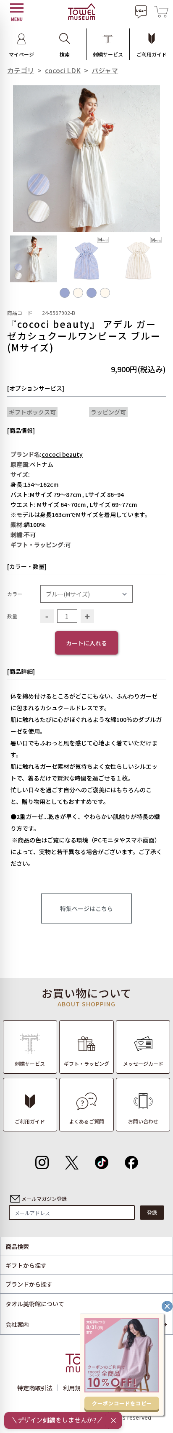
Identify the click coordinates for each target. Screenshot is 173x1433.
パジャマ (105, 70)
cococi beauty (62, 454)
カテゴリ (20, 70)
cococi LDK (63, 70)
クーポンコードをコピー (122, 1403)
